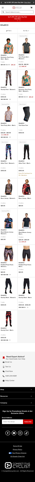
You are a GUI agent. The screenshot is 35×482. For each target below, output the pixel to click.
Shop (2, 389)
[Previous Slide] (1, 2)
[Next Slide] (33, 2)
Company (3, 403)
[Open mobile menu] (3, 7)
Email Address (7, 418)
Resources (4, 396)
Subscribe (28, 422)
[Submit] (3, 12)
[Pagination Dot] (14, 20)
